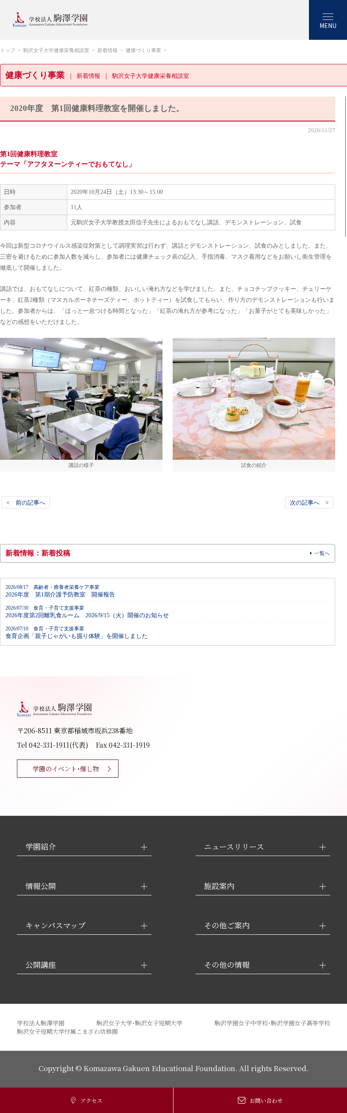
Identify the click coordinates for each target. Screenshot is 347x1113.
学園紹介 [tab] (40, 846)
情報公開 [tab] (40, 886)
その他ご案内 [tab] (227, 925)
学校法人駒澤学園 (40, 1023)
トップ (7, 50)
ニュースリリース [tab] (234, 846)
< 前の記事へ (25, 502)
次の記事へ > (309, 502)
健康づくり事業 (143, 50)
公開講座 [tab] (40, 964)
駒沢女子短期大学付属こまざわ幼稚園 (67, 1031)
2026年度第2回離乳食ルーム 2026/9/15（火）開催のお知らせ (87, 612)
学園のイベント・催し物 (66, 768)
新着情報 (107, 50)
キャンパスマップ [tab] (55, 925)
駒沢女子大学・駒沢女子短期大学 (139, 1023)
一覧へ (322, 553)
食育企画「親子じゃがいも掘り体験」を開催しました (77, 632)
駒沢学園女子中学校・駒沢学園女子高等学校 (272, 1023)
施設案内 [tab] (219, 886)
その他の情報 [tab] (227, 964)
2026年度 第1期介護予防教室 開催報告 (60, 591)
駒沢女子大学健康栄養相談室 (56, 50)
